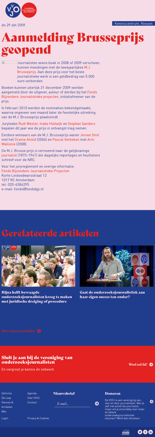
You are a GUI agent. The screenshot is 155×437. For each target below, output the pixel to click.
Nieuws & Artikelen (7, 404)
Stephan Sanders (81, 123)
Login (5, 418)
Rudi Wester (28, 123)
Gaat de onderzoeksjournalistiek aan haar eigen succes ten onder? (112, 294)
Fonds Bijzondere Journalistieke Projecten (35, 170)
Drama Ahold (25, 139)
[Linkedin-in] (150, 432)
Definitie (7, 393)
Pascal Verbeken (66, 139)
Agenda (32, 393)
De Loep (6, 397)
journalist (9, 155)
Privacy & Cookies (38, 418)
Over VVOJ (33, 397)
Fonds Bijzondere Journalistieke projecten (49, 94)
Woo (4, 411)
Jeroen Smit (89, 134)
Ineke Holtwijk (51, 123)
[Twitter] (140, 432)
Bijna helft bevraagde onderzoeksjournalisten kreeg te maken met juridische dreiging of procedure (37, 296)
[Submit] (97, 403)
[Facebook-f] (145, 432)
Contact (32, 402)
